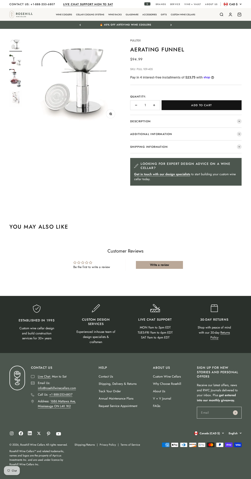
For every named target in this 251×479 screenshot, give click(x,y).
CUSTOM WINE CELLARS (183, 14)
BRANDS (161, 4)
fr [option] (147, 3)
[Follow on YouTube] (58, 433)
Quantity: (138, 97)
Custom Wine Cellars (167, 376)
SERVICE (175, 4)
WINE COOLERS (64, 14)
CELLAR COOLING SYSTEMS (90, 14)
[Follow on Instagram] (11, 433)
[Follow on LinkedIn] (30, 434)
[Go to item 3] (15, 78)
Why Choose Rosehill (167, 383)
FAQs (156, 406)
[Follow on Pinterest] (48, 433)
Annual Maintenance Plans (116, 398)
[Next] (171, 25)
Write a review (159, 265)
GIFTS (164, 14)
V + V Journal (162, 398)
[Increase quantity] (154, 105)
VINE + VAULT (192, 4)
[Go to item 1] (15, 44)
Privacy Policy (108, 445)
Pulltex (135, 40)
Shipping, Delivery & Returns (117, 383)
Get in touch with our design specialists (162, 174)
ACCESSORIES (149, 14)
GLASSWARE (132, 14)
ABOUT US (211, 4)
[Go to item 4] (15, 99)
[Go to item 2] (15, 60)
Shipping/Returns (85, 445)
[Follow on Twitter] (39, 433)
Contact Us (106, 376)
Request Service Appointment (118, 406)
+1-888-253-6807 (43, 4)
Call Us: (55, 394)
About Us (159, 391)
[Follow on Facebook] (21, 434)
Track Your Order (110, 391)
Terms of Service (130, 445)
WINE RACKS (115, 14)
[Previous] (80, 25)
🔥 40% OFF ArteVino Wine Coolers (125, 24)
